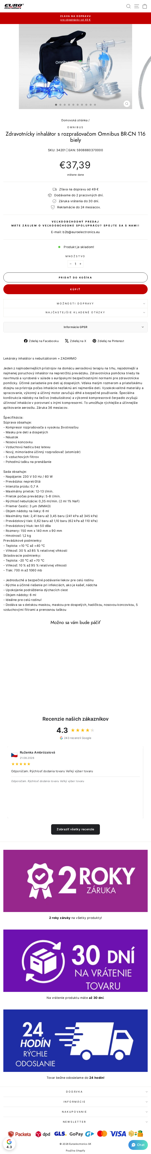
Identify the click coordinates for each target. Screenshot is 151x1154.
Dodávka (74, 1091)
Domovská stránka (74, 120)
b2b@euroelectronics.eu (81, 232)
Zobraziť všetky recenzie (75, 829)
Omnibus (75, 127)
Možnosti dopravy (75, 303)
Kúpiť (75, 289)
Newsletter (74, 1121)
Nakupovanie (74, 1111)
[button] (138, 1145)
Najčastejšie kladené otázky (75, 312)
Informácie (75, 1101)
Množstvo (75, 256)
